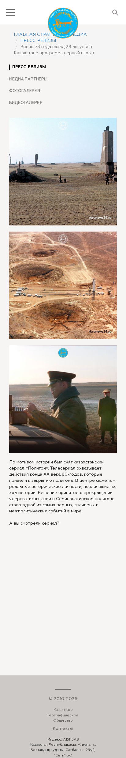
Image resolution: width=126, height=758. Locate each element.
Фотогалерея (24, 90)
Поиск (115, 12)
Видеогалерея (26, 102)
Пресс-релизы (38, 41)
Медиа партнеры (28, 79)
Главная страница (38, 34)
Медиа (78, 34)
